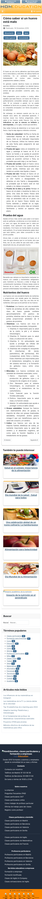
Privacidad (21, 897)
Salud (26, 33)
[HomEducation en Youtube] (24, 894)
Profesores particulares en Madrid (18, 854)
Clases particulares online (15, 800)
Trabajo (9, 661)
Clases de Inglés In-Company (16, 878)
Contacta (36, 897)
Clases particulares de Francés (16, 844)
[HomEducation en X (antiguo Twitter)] (15, 894)
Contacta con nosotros (14, 769)
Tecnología (11, 673)
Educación (11, 643)
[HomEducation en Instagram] (29, 894)
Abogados (5, 897)
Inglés (9, 646)
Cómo (19, 33)
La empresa (9, 790)
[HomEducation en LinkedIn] (10, 894)
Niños (9, 656)
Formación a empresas (13, 872)
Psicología (11, 671)
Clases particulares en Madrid (16, 821)
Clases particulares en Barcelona (17, 824)
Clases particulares (14, 636)
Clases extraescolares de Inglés (17, 881)
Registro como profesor (14, 810)
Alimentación (9, 33)
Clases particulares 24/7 (14, 797)
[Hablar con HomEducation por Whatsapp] (33, 894)
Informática (11, 668)
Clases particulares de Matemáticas (18, 841)
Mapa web (13, 897)
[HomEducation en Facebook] (19, 894)
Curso (9, 641)
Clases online (12, 658)
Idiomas (10, 651)
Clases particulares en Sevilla (16, 830)
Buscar (6, 623)
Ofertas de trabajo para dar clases (18, 807)
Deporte (10, 676)
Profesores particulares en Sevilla (18, 864)
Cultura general (9, 38)
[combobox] (19, 622)
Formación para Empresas (17, 638)
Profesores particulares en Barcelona (19, 858)
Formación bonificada (13, 875)
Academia (10, 681)
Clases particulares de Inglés (16, 837)
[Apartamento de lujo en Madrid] (6, 894)
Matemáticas (12, 666)
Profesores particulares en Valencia (18, 861)
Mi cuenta (37, 11)
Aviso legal (28, 897)
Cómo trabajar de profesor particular (19, 803)
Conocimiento (24, 38)
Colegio (10, 678)
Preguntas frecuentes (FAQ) (15, 793)
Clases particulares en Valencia (17, 827)
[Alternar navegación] (2, 11)
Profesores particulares (16, 653)
